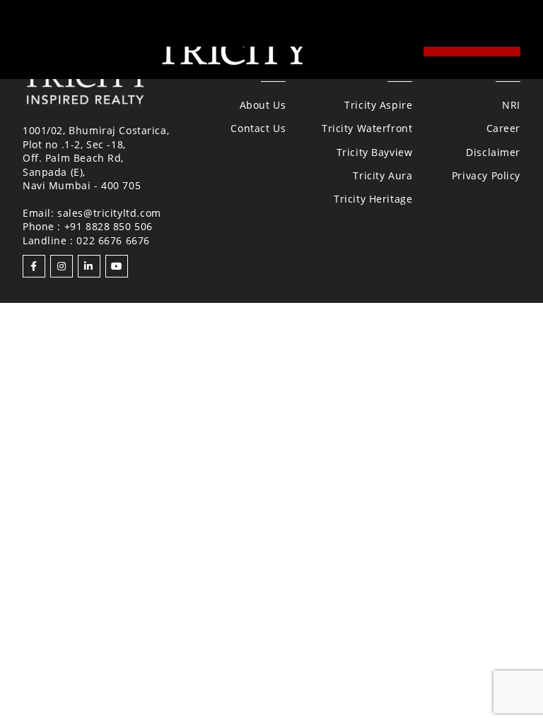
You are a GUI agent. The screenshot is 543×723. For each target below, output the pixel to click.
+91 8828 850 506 (108, 226)
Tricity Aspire (378, 105)
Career (503, 128)
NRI (511, 105)
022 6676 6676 (113, 240)
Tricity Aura (382, 175)
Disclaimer (493, 152)
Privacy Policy (486, 175)
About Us (263, 105)
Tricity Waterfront (367, 128)
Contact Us (258, 128)
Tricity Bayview (375, 152)
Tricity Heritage (373, 198)
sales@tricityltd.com (109, 213)
